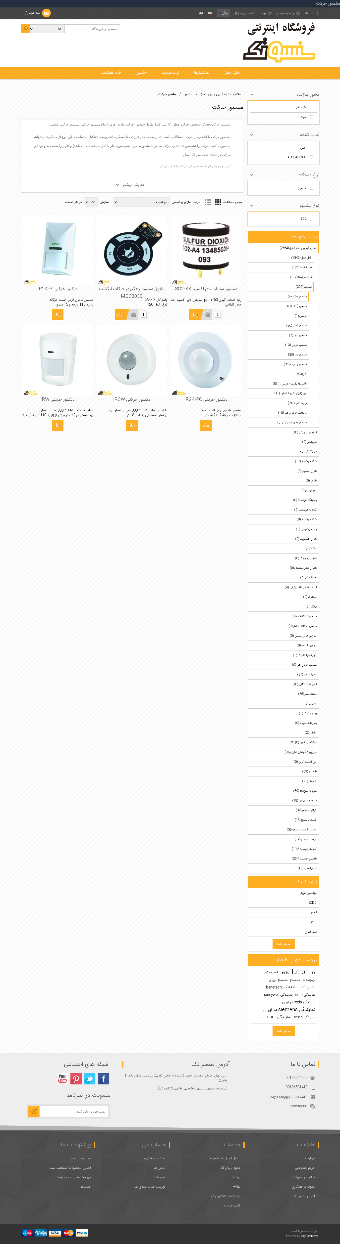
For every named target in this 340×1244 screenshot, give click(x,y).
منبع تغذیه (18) (307, 868)
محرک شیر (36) (307, 693)
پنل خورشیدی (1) (306, 529)
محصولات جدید (80, 1158)
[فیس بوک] (103, 1078)
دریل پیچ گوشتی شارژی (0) (300, 752)
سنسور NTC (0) (297, 306)
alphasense (296, 157)
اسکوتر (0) (310, 548)
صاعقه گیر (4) (308, 577)
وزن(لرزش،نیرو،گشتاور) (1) (290, 393)
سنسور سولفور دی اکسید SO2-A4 (206, 289)
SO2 (303, 218)
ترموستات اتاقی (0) (305, 684)
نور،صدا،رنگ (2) (297, 403)
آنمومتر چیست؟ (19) (304, 849)
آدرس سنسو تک (304, 1196)
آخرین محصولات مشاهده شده (70, 1168)
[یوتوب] (62, 1078)
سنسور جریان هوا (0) (304, 664)
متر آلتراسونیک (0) (306, 558)
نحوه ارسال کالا (230, 1168)
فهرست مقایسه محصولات (73, 1177)
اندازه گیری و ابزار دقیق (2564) (298, 248)
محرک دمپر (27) (307, 674)
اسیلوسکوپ (270, 972)
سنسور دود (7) (298, 335)
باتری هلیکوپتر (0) (306, 538)
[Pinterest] (76, 1078)
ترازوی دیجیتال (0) (305, 432)
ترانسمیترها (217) (301, 277)
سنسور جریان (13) (296, 345)
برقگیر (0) (311, 606)
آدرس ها (160, 1168)
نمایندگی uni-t (279, 1017)
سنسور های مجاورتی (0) (292, 422)
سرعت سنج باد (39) (305, 790)
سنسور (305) (304, 286)
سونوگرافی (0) (308, 451)
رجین (303, 147)
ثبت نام (308, 13)
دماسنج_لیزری (278, 980)
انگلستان (301, 107)
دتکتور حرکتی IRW (58, 399)
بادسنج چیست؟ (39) (304, 858)
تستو (314, 912)
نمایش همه (283, 944)
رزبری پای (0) (308, 490)
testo (284, 972)
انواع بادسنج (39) (306, 810)
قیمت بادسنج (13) (306, 819)
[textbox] (92, 28)
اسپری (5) (310, 703)
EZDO (312, 902)
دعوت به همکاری (303, 1187)
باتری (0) (311, 480)
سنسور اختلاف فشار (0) (302, 626)
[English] (201, 13)
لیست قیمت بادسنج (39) (302, 829)
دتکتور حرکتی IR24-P (58, 289)
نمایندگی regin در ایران (298, 1002)
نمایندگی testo (304, 1017)
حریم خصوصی (305, 1168)
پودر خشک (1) (308, 713)
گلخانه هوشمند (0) (305, 509)
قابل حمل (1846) (301, 257)
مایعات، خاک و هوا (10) (292, 412)
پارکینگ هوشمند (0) (305, 500)
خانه (238, 94)
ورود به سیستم (285, 13)
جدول (218, 202)
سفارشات (159, 1177)
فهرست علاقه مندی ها (150, 1187)
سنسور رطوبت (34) (295, 364)
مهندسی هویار (308, 893)
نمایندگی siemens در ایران (289, 1010)
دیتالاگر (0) (310, 597)
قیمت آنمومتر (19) (306, 839)
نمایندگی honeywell (278, 995)
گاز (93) (302, 374)
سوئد (303, 117)
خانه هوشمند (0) (307, 519)
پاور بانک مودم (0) (306, 723)
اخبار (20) (311, 732)
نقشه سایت (232, 1206)
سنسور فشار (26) (296, 325)
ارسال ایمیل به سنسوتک (224, 1158)
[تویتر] (89, 1078)
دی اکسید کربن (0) (305, 761)
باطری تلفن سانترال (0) (303, 567)
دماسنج (295, 980)
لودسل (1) (301, 315)
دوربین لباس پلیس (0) (303, 635)
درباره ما (309, 1158)
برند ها (235, 1177)
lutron (300, 972)
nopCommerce (309, 1236)
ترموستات (308, 980)
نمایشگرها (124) (302, 267)
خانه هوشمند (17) (306, 461)
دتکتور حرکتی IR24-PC (205, 399)
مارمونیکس (306, 987)
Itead (313, 922)
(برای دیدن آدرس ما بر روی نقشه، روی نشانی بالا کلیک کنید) (192, 1088)
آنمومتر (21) (309, 781)
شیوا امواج (311, 931)
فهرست (208, 202)
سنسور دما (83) (297, 354)
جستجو (86, 1187)
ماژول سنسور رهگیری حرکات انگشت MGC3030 (132, 292)
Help (236, 1187)
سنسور (302, 188)
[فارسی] (210, 13)
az (313, 972)
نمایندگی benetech (280, 987)
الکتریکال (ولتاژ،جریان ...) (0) (290, 383)
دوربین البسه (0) (307, 645)
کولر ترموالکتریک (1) (305, 655)
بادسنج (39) (309, 771)
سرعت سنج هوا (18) (304, 800)
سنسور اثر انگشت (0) (304, 616)
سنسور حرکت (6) (296, 296)
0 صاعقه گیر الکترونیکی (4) (301, 587)
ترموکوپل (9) (309, 441)
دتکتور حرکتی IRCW (131, 399)
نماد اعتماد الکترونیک (225, 1196)
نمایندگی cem (305, 995)
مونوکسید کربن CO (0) (303, 742)
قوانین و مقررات (304, 1177)
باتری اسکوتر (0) (307, 471)
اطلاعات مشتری (155, 1158)
